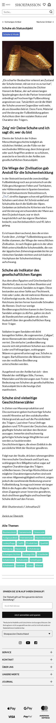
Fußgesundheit (10, 537)
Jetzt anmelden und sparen (27, 614)
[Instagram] (20, 642)
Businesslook (9, 532)
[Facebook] (35, 642)
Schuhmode (8, 559)
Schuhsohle (22, 559)
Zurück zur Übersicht (12, 515)
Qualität (44, 543)
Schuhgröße (29, 554)
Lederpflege (9, 543)
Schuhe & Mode (11, 34)
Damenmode (25, 532)
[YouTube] (28, 642)
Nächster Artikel (45, 22)
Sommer (20, 565)
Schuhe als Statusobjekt (17, 28)
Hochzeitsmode (43, 537)
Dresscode (39, 532)
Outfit (20, 543)
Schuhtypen (36, 559)
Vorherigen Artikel (11, 22)
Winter (38, 565)
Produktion (31, 543)
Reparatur (20, 548)
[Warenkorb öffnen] (49, 4)
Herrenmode (26, 537)
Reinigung (8, 548)
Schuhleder (42, 554)
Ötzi (5, 196)
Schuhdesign (34, 548)
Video (30, 565)
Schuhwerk (8, 565)
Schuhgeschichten (11, 554)
